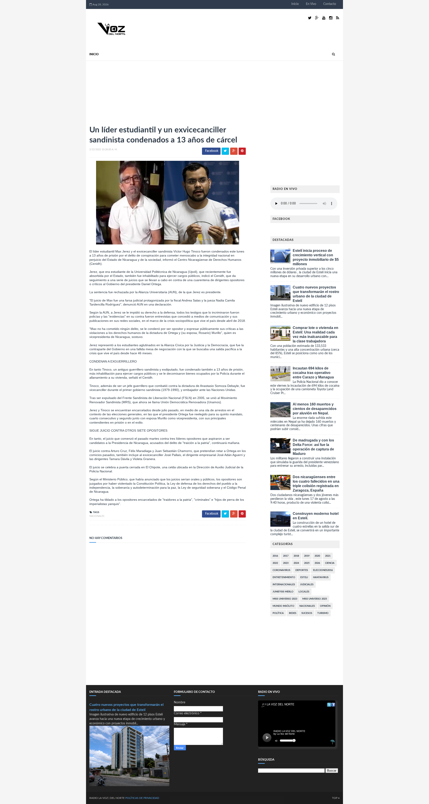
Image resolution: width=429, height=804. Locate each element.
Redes (292, 613)
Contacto (329, 4)
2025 (306, 563)
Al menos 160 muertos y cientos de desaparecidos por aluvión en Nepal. (314, 408)
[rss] (337, 18)
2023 (285, 563)
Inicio (295, 4)
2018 (296, 556)
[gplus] (316, 18)
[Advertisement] (122, 91)
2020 (317, 556)
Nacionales (96, 516)
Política (278, 613)
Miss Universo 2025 (314, 599)
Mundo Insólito (283, 606)
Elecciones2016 (323, 570)
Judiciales (306, 584)
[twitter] (309, 18)
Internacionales (284, 584)
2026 (317, 563)
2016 (275, 556)
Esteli (304, 577)
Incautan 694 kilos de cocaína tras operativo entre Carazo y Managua (313, 372)
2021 (327, 556)
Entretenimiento (284, 577)
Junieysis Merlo (283, 591)
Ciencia (329, 563)
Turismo (322, 613)
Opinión (325, 606)
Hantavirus (320, 577)
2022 (275, 563)
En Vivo (311, 4)
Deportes (301, 570)
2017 (285, 556)
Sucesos (306, 613)
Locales (304, 591)
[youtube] (324, 18)
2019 (306, 556)
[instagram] (330, 18)
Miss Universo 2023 (285, 599)
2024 (296, 563)
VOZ (105, 798)
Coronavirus (281, 570)
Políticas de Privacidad (142, 798)
